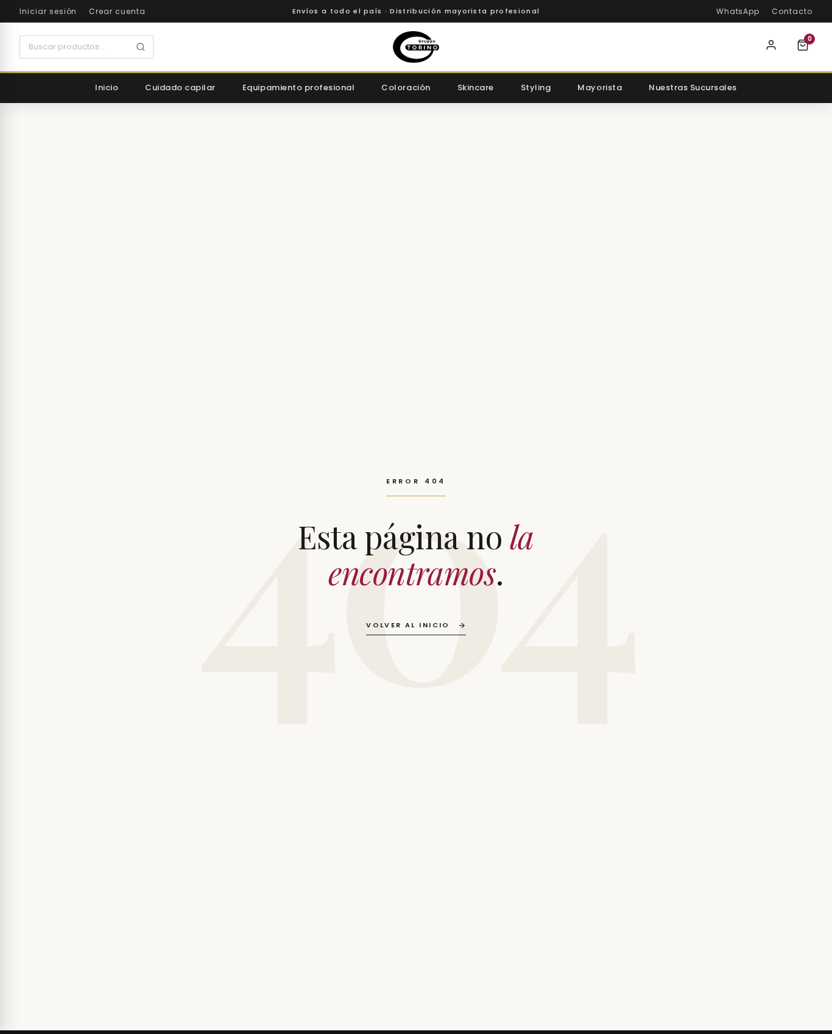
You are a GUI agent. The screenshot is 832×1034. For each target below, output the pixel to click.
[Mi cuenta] (771, 47)
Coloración (405, 87)
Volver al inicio (408, 625)
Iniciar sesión (48, 11)
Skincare (475, 87)
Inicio (106, 87)
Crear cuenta (117, 11)
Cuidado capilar (180, 87)
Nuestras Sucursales (693, 87)
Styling (536, 87)
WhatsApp (738, 11)
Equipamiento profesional (298, 87)
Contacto (792, 11)
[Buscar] (141, 47)
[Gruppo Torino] (416, 47)
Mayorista (599, 87)
